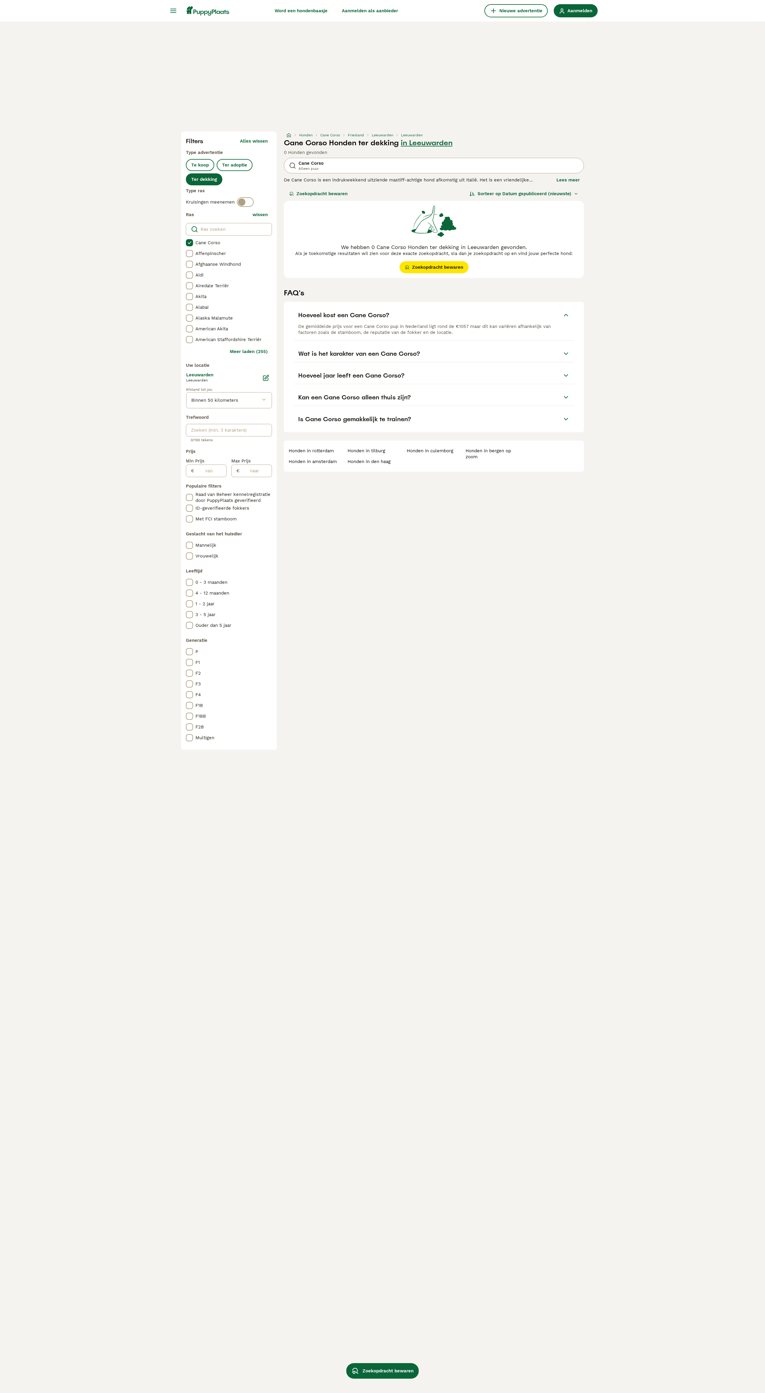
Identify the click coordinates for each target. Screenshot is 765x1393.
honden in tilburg (366, 450)
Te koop (200, 165)
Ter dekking (204, 179)
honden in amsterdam (313, 461)
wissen (260, 214)
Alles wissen (254, 141)
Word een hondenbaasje (301, 10)
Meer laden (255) (249, 351)
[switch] (245, 202)
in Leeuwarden (426, 143)
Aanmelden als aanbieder (370, 10)
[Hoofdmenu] (173, 11)
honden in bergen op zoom (488, 453)
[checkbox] (189, 243)
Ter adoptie (234, 165)
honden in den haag (369, 461)
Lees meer (568, 180)
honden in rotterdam (311, 450)
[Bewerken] (266, 378)
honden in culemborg (430, 450)
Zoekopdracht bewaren (322, 193)
